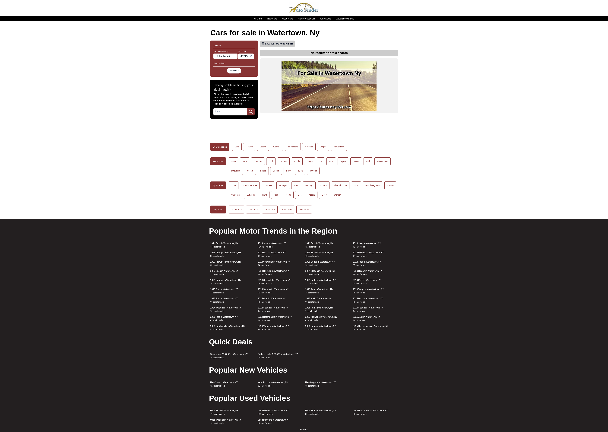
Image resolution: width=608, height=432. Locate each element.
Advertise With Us (345, 18)
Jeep (233, 161)
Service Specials (306, 18)
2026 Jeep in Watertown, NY (367, 245)
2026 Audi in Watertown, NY (366, 318)
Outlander (251, 195)
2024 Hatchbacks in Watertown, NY (275, 318)
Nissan (356, 161)
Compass (268, 185)
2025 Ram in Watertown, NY (319, 309)
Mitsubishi (235, 171)
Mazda (297, 161)
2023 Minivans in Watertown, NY (321, 318)
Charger (337, 195)
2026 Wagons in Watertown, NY (368, 291)
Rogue (276, 195)
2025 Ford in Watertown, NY (224, 291)
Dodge (310, 161)
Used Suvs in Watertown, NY (224, 412)
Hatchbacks (293, 147)
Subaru (250, 171)
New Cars (272, 18)
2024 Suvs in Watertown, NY (224, 245)
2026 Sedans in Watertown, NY (368, 309)
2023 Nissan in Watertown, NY (368, 273)
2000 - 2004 (304, 209)
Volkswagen (382, 161)
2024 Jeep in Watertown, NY (367, 263)
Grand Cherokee (250, 185)
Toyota (343, 161)
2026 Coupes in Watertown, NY (320, 328)
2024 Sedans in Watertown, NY (273, 309)
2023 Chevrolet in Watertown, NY (274, 282)
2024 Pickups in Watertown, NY (368, 254)
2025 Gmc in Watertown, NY (271, 300)
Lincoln (276, 171)
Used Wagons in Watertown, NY (225, 421)
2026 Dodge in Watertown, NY (320, 263)
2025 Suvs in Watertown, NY (319, 254)
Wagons (277, 147)
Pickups (249, 147)
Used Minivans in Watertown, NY (274, 421)
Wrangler (283, 185)
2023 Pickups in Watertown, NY (225, 263)
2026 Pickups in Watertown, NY (225, 254)
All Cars (258, 18)
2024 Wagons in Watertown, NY (225, 309)
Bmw (288, 171)
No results (234, 71)
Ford (271, 161)
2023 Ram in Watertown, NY (319, 291)
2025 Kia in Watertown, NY (318, 300)
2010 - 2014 (287, 209)
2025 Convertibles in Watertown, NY (370, 328)
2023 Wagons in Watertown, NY (273, 328)
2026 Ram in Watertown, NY (272, 254)
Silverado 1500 (340, 185)
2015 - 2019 (270, 209)
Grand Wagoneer (372, 185)
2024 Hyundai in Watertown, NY (273, 273)
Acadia (312, 195)
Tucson (390, 185)
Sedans (263, 147)
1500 (233, 185)
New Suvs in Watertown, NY (224, 384)
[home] (304, 8)
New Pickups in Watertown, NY (273, 384)
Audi (368, 161)
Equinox (323, 185)
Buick (300, 171)
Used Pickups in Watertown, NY (273, 412)
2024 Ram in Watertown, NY (367, 282)
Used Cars (287, 18)
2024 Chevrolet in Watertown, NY (274, 263)
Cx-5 (300, 195)
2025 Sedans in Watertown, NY (320, 282)
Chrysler (313, 171)
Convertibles (338, 147)
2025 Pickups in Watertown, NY (225, 282)
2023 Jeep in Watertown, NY (224, 273)
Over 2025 (253, 209)
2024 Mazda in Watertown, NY (320, 273)
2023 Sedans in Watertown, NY (273, 291)
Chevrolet (258, 161)
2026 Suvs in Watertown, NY (319, 245)
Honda (263, 171)
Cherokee (235, 195)
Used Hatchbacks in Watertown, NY (370, 412)
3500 (288, 195)
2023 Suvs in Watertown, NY (272, 245)
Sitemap (304, 429)
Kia (321, 161)
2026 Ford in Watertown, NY (224, 318)
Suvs (237, 147)
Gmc (331, 161)
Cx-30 (324, 195)
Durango (309, 185)
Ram (245, 161)
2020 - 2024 (236, 209)
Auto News (325, 18)
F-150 (356, 185)
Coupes (323, 147)
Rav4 (264, 195)
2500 (296, 185)
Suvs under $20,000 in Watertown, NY (229, 356)
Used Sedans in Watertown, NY (320, 412)
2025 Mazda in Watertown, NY (368, 300)
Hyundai (283, 161)
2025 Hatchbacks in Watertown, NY (227, 328)
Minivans (309, 147)
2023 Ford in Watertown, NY (224, 300)
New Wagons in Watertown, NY (320, 384)
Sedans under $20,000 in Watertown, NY (278, 356)
